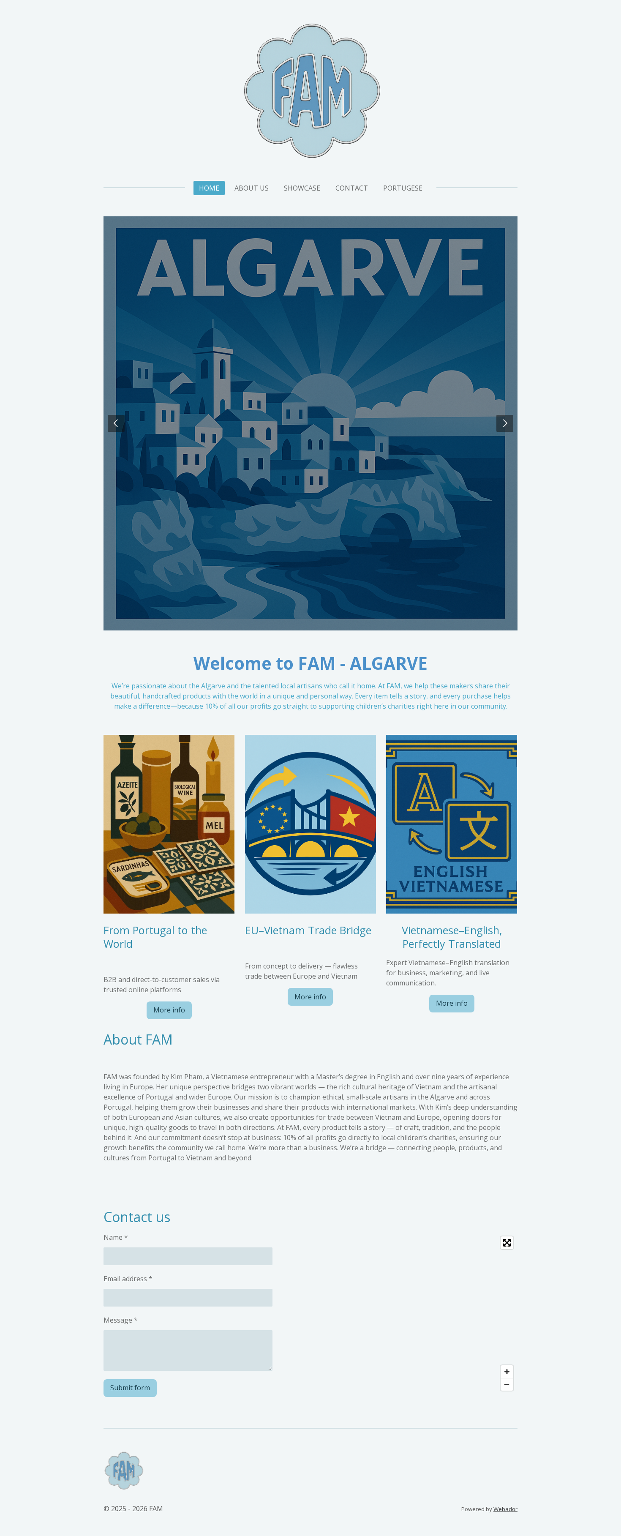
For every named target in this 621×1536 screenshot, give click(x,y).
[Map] (417, 1313)
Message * (121, 1320)
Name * (116, 1237)
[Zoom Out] (507, 1384)
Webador (505, 1509)
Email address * (128, 1278)
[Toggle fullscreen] (507, 1242)
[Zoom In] (507, 1371)
